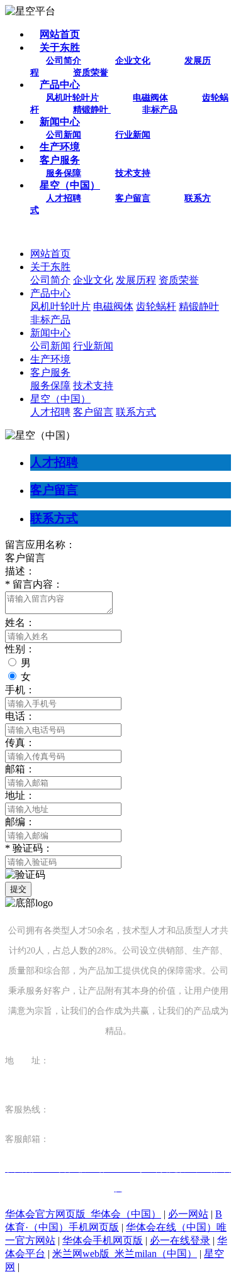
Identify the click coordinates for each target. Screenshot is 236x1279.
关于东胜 (60, 47)
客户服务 (60, 160)
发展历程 (136, 280)
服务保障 (63, 173)
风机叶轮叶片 (72, 97)
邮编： (20, 821)
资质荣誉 (90, 72)
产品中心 (60, 84)
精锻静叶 (92, 109)
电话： (20, 716)
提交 (18, 889)
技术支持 (132, 173)
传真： (20, 742)
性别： (20, 649)
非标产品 (159, 109)
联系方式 (136, 412)
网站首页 (60, 34)
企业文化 (132, 60)
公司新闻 (63, 135)
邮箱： (20, 769)
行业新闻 (132, 135)
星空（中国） (70, 185)
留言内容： (34, 584)
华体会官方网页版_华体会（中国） (83, 1214)
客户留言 (132, 198)
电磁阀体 (150, 97)
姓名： (20, 622)
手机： (20, 689)
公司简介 (63, 60)
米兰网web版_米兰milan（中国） (124, 1253)
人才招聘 (63, 198)
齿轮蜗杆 (156, 306)
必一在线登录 (180, 1240)
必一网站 (188, 1214)
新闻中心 (60, 121)
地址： (20, 795)
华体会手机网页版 (102, 1240)
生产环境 (60, 146)
